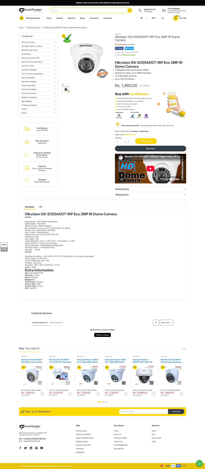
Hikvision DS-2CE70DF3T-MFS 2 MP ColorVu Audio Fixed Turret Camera (32, 361)
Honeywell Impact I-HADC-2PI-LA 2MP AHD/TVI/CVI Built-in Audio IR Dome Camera (88, 361)
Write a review (102, 335)
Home (116, 431)
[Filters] (156, 322)
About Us (117, 434)
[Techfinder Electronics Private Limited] (30, 10)
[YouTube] (41, 448)
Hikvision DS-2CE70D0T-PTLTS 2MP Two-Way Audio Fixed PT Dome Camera (60, 361)
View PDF (33, 288)
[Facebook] (20, 448)
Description (29, 207)
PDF (40, 207)
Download (80, 449)
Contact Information (83, 445)
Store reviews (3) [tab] (56, 323)
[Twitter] (25, 448)
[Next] (182, 348)
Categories (80, 452)
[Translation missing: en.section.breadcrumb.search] (129, 10)
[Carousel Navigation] (183, 348)
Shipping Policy (82, 441)
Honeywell (80, 356)
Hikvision (118, 34)
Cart (153, 434)
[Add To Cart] (42, 394)
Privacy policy (81, 431)
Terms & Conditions (83, 434)
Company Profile (120, 438)
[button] (120, 44)
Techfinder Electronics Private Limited (41, 466)
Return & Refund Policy (85, 438)
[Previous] (185, 348)
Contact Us (118, 441)
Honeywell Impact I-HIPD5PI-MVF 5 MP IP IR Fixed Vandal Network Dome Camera (144, 361)
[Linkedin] (31, 448)
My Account (156, 438)
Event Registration (121, 445)
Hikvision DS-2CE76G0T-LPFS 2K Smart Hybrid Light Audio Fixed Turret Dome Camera (172, 361)
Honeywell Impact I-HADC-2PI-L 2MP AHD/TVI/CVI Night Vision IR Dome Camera (116, 361)
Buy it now (150, 148)
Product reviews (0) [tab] (40, 323)
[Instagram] (36, 448)
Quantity (118, 138)
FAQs (154, 441)
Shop (154, 431)
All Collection (119, 449)
